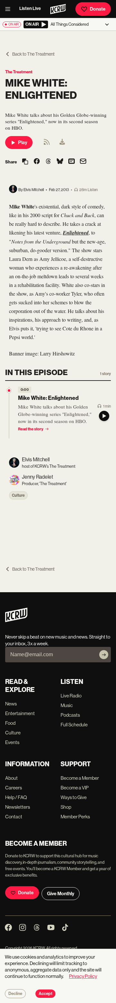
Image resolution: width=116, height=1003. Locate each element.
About (11, 778)
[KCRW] (16, 620)
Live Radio (71, 695)
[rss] (47, 144)
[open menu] (10, 9)
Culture (18, 495)
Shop (66, 807)
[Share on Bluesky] (60, 162)
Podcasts (70, 715)
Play (22, 142)
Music (67, 705)
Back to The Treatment (33, 54)
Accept (45, 993)
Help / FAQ (16, 797)
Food (10, 723)
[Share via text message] (71, 162)
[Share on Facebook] (37, 162)
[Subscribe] (103, 654)
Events (12, 742)
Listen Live (30, 8)
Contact (13, 816)
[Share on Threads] (48, 162)
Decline (15, 993)
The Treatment (19, 71)
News (11, 703)
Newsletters (17, 807)
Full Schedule (74, 724)
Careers (13, 787)
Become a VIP (75, 787)
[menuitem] (62, 142)
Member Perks (75, 816)
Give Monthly (60, 894)
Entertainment (20, 713)
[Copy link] (25, 162)
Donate (97, 9)
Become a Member (80, 778)
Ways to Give (74, 797)
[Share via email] (83, 162)
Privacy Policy (83, 976)
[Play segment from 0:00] (9, 390)
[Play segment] (104, 416)
